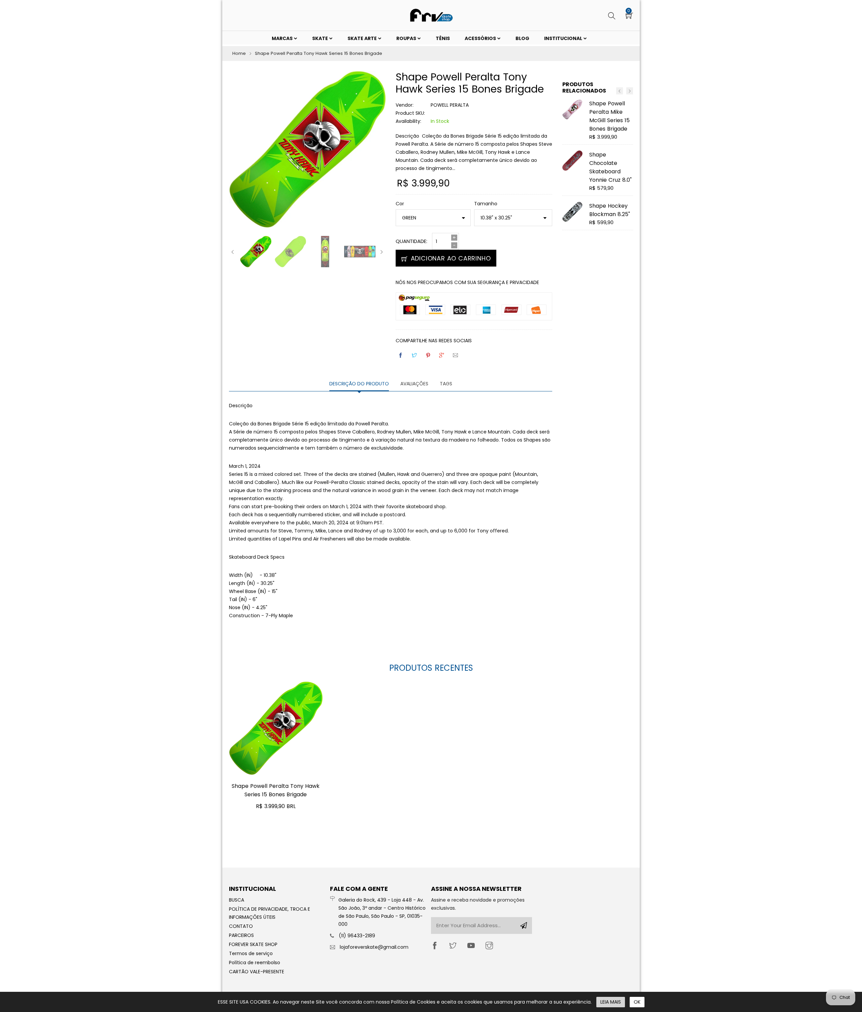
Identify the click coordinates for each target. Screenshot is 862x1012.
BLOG (522, 38)
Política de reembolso (254, 962)
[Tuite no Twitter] (414, 355)
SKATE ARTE (362, 38)
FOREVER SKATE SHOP (253, 944)
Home (239, 53)
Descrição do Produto (359, 383)
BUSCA (236, 900)
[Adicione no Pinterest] (428, 355)
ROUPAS (406, 38)
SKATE (320, 38)
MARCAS (283, 38)
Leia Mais (610, 1002)
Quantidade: (411, 241)
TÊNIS (443, 38)
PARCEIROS (241, 935)
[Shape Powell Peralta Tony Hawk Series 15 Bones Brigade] (276, 728)
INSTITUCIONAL (563, 38)
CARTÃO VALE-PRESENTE (256, 971)
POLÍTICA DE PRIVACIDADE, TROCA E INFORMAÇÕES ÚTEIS (269, 913)
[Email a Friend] (456, 355)
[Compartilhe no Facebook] (401, 355)
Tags (446, 383)
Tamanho (485, 203)
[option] (255, 251)
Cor (400, 203)
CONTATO (241, 926)
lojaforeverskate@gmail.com (374, 947)
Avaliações (414, 383)
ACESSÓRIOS (481, 38)
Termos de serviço (251, 953)
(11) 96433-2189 (357, 935)
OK (637, 1002)
